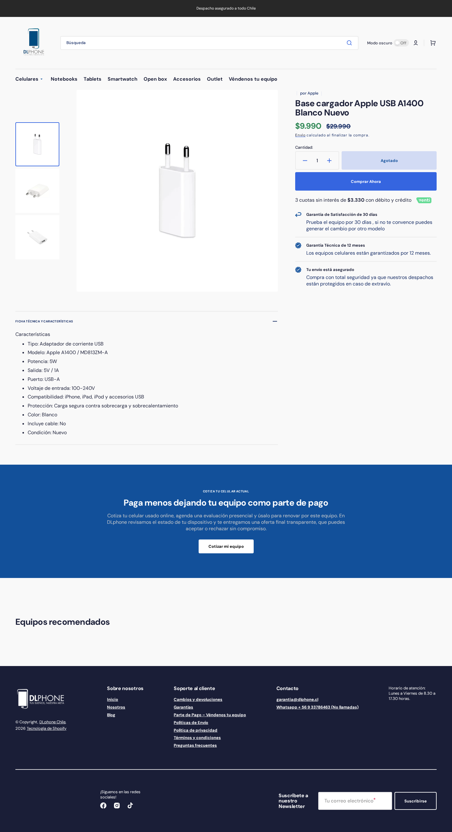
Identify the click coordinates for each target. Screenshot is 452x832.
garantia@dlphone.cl (297, 699)
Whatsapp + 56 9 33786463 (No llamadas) (317, 707)
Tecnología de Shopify (46, 728)
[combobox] (209, 43)
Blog (111, 714)
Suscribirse (415, 801)
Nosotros (116, 707)
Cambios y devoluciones (198, 699)
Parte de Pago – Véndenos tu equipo (210, 714)
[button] (415, 43)
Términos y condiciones (197, 737)
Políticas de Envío (191, 722)
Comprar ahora (366, 181)
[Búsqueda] (351, 43)
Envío (300, 135)
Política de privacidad (195, 730)
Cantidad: (304, 147)
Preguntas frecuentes (195, 745)
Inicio (112, 699)
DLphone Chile (52, 722)
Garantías (183, 707)
